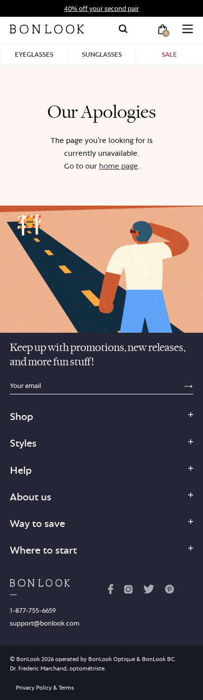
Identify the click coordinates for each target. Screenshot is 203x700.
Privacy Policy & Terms (45, 687)
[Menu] (187, 29)
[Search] (123, 29)
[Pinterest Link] (169, 591)
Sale (169, 54)
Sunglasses (102, 54)
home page (118, 166)
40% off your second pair (101, 8)
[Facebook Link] (110, 591)
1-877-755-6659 (33, 610)
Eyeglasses (34, 54)
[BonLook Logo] (47, 29)
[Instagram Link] (128, 591)
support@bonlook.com (44, 623)
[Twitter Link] (149, 591)
